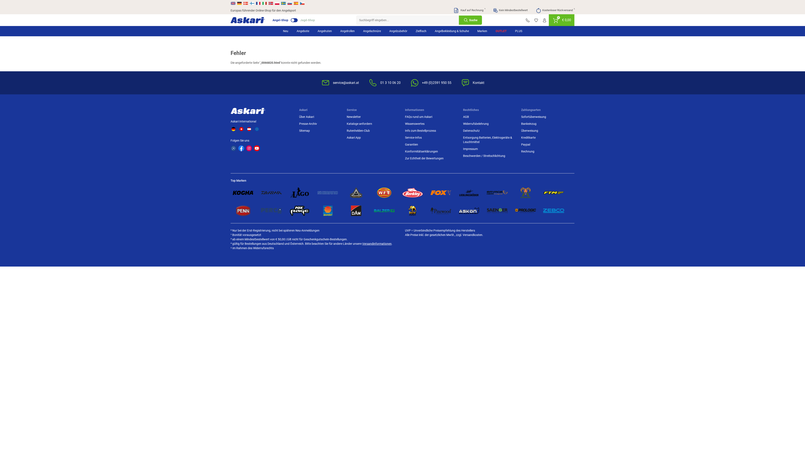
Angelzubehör (398, 31)
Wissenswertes (415, 123)
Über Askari (306, 116)
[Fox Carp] (440, 192)
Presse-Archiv (308, 123)
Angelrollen (347, 31)
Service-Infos (413, 137)
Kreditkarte (528, 137)
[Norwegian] (271, 3)
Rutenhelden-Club (358, 130)
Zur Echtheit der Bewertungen (424, 158)
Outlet (501, 31)
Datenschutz (471, 130)
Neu (285, 31)
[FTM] (553, 192)
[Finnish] (252, 3)
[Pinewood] (440, 211)
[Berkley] (412, 192)
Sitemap (304, 130)
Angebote (303, 31)
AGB (466, 116)
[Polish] (277, 3)
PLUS (518, 31)
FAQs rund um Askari (418, 116)
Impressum (470, 149)
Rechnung (527, 151)
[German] (239, 3)
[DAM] (356, 211)
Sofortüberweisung (533, 116)
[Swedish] (283, 3)
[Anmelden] (545, 20)
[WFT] (384, 192)
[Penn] (243, 211)
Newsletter (354, 116)
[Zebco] (553, 211)
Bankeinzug (528, 123)
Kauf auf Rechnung (472, 10)
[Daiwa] (271, 192)
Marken (482, 31)
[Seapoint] (327, 211)
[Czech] (302, 3)
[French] (258, 3)
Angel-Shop (280, 20)
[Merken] (536, 20)
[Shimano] (327, 192)
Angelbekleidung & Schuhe (452, 31)
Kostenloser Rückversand (558, 10)
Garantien (411, 144)
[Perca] (271, 211)
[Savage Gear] (497, 192)
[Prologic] (525, 211)
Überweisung (529, 130)
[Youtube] (257, 148)
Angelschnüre (372, 31)
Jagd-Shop (307, 20)
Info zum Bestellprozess (420, 130)
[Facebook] (241, 148)
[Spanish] (296, 3)
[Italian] (264, 3)
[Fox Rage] (299, 211)
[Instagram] (249, 148)
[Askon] (468, 211)
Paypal (525, 144)
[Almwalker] (525, 192)
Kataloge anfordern (359, 123)
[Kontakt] (528, 20)
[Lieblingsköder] (468, 192)
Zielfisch (421, 31)
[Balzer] (384, 211)
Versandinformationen (377, 243)
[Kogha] (243, 192)
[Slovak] (290, 3)
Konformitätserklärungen (421, 151)
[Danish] (246, 3)
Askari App (354, 137)
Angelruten (325, 31)
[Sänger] (497, 211)
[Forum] (233, 148)
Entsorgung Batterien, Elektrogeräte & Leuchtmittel (487, 140)
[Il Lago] (299, 192)
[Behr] (412, 211)
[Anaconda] (356, 192)
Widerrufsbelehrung (476, 123)
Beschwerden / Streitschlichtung (484, 156)
